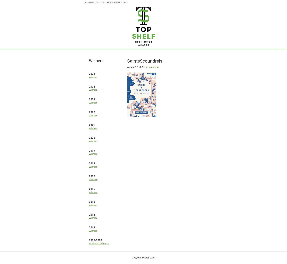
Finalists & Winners (99, 243)
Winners (93, 77)
